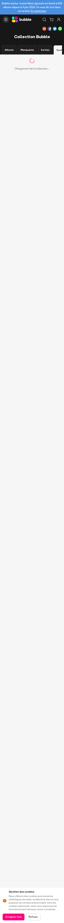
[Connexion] (58, 19)
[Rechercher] (44, 19)
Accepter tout (13, 916)
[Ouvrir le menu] (6, 19)
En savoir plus (38, 11)
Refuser (33, 916)
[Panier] (51, 19)
